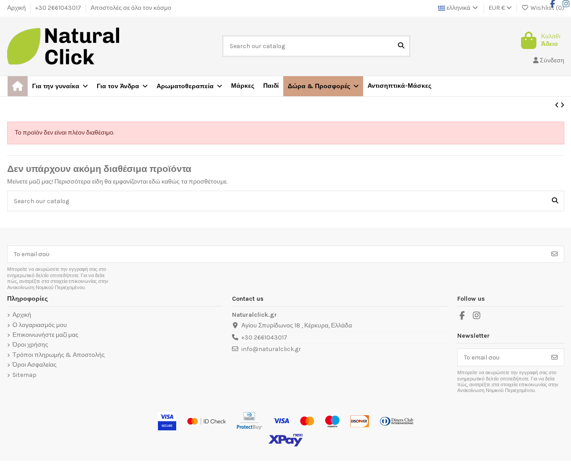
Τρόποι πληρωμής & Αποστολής (58, 355)
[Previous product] (557, 105)
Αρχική (17, 8)
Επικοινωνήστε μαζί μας (45, 335)
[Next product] (562, 105)
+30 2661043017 (59, 8)
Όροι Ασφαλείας (34, 364)
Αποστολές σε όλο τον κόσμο (131, 8)
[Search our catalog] (401, 46)
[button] (323, 86)
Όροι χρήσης (30, 344)
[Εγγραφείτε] (554, 254)
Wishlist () (546, 8)
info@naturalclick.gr (271, 349)
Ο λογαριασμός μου (39, 325)
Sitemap (24, 375)
